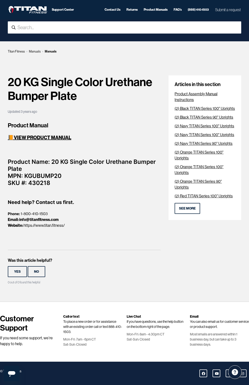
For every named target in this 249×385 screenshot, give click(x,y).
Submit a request (228, 10)
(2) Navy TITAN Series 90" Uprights (203, 143)
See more (187, 208)
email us (213, 322)
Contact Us (113, 9)
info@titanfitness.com (39, 219)
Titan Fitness (16, 51)
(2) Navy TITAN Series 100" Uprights (204, 126)
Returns (132, 9)
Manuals (35, 51)
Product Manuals (156, 9)
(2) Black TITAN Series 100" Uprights (205, 108)
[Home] (28, 10)
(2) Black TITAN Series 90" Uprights (204, 117)
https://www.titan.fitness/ (44, 225)
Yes (17, 272)
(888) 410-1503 (198, 9)
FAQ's (178, 9)
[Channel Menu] (235, 372)
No (36, 272)
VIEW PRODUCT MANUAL (42, 137)
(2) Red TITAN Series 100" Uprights (204, 196)
